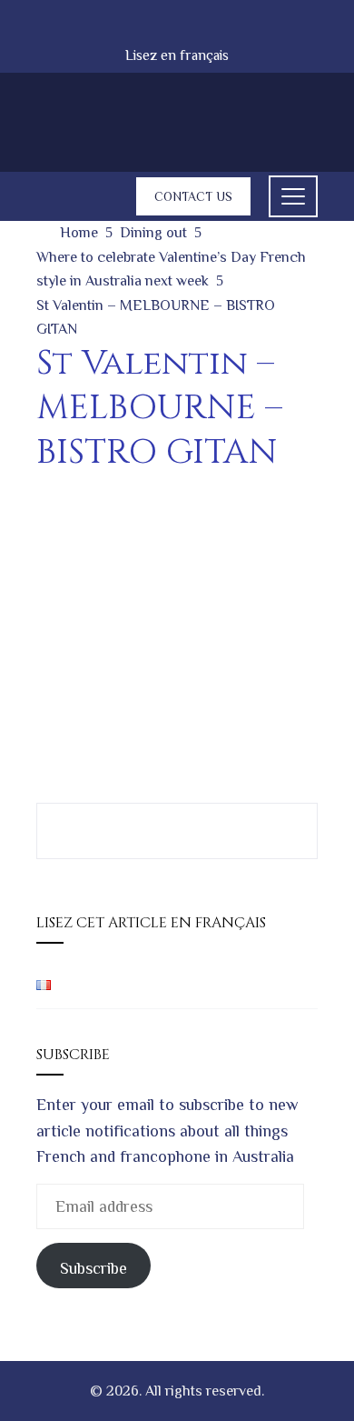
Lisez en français (177, 55)
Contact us (193, 196)
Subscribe (93, 1268)
